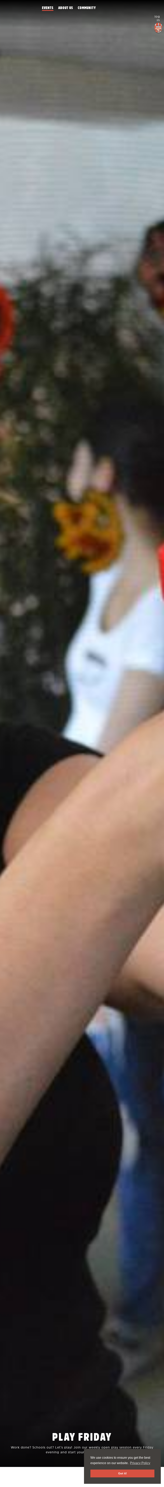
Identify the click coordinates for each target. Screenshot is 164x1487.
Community (87, 8)
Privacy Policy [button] (140, 1463)
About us (65, 8)
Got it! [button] (122, 1473)
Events (47, 8)
